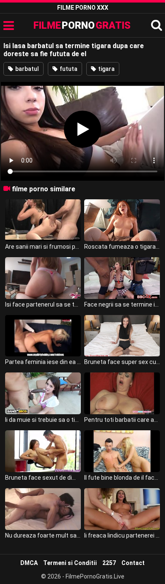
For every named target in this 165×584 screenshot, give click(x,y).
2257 (109, 563)
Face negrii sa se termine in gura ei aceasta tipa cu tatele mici (122, 304)
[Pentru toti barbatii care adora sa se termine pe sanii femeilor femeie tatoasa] (122, 393)
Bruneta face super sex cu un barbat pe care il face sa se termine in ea (122, 362)
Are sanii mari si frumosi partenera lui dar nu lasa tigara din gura (43, 246)
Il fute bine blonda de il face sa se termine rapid (122, 477)
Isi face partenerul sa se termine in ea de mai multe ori (43, 304)
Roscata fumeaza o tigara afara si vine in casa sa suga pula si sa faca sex (122, 246)
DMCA (29, 563)
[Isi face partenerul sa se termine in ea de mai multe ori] (43, 278)
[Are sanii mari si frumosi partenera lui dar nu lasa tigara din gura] (43, 220)
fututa (67, 68)
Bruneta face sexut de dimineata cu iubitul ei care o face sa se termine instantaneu (43, 477)
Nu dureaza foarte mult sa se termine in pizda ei (43, 535)
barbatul (26, 68)
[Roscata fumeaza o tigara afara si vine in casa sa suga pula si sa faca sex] (122, 220)
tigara (106, 68)
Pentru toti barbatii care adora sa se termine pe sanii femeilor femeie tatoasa (122, 419)
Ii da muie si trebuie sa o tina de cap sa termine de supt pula (43, 419)
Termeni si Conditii (70, 563)
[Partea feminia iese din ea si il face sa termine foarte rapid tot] (43, 336)
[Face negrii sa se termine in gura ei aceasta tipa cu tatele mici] (122, 278)
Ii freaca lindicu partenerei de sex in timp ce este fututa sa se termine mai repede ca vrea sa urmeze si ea (122, 535)
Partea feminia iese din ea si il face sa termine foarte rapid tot (43, 362)
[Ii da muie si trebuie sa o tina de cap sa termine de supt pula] (43, 393)
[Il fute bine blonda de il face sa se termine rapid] (122, 451)
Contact (133, 563)
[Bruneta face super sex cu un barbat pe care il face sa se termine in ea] (122, 336)
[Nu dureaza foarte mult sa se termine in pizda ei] (43, 509)
